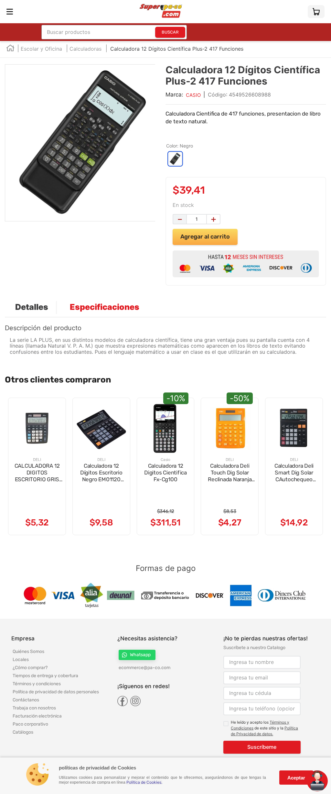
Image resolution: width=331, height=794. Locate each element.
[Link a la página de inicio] (10, 49)
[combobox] (114, 32)
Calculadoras (85, 49)
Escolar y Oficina (41, 49)
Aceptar (296, 777)
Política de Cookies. (144, 782)
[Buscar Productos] (170, 32)
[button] (175, 158)
